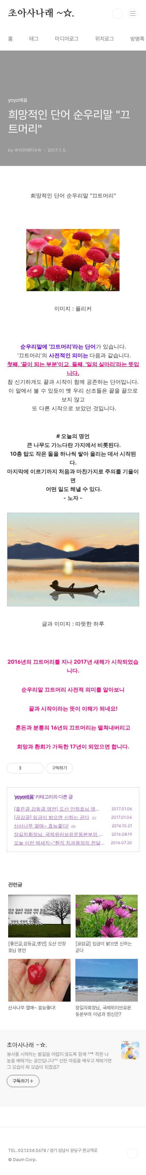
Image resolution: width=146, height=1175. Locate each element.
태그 (34, 39)
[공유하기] (27, 768)
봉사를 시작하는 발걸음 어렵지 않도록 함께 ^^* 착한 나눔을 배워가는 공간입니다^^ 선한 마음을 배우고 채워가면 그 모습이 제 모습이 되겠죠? (59, 1060)
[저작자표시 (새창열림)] (76, 768)
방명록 (137, 39)
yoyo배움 (24, 796)
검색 (117, 13)
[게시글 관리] (36, 768)
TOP (132, 1153)
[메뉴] (133, 13)
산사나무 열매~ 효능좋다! (41, 826)
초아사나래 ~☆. (41, 13)
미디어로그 (67, 39)
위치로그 (104, 39)
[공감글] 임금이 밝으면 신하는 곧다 (51, 817)
